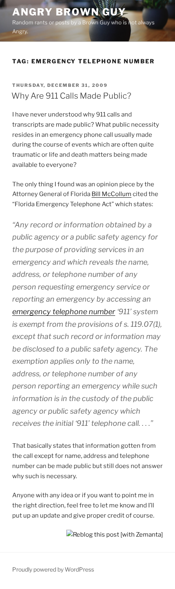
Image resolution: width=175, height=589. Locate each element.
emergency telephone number (63, 311)
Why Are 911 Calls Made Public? (71, 96)
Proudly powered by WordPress (53, 569)
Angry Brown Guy (69, 12)
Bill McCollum (111, 194)
